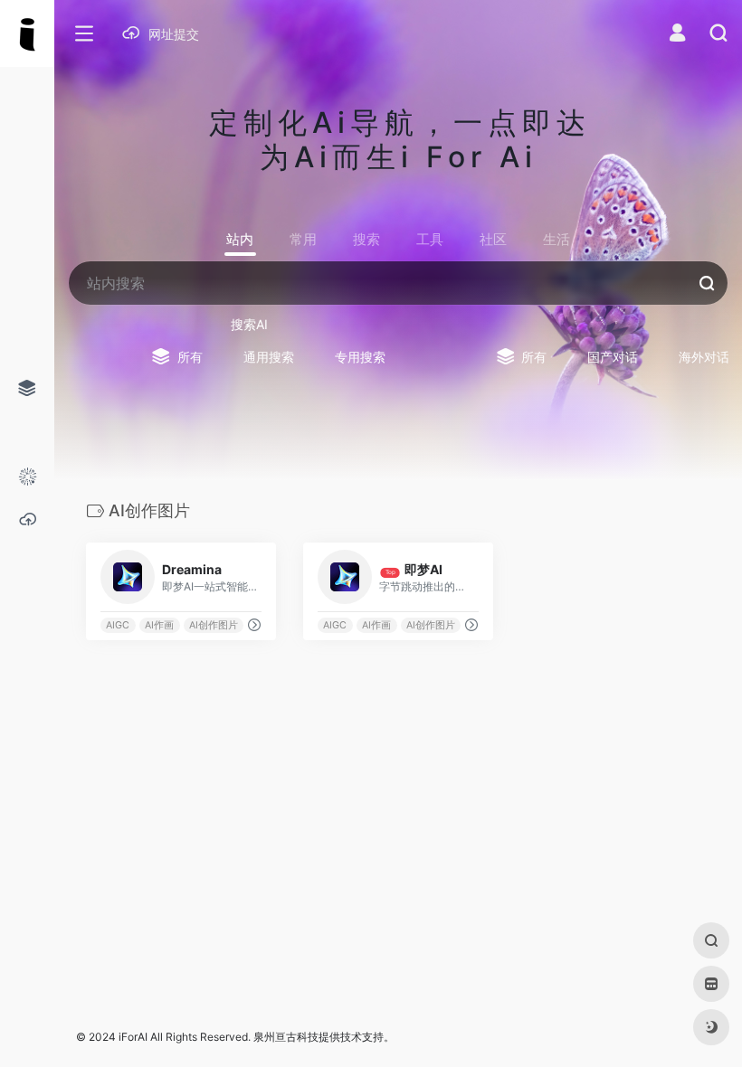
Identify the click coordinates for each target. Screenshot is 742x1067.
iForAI (133, 1036)
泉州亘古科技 (286, 1036)
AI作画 (159, 625)
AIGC (117, 625)
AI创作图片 (213, 625)
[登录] (677, 35)
